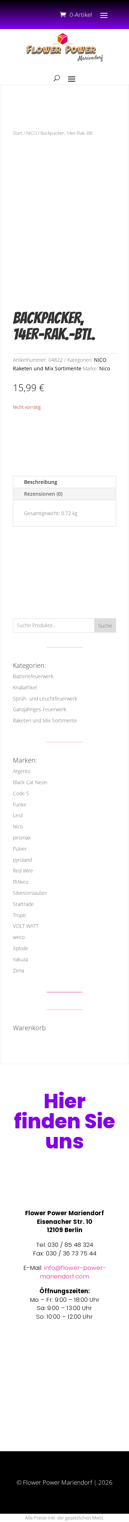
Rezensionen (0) (43, 493)
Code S (21, 793)
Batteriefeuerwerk (33, 676)
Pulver (20, 848)
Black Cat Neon (30, 782)
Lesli (18, 815)
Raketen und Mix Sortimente (47, 368)
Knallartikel (25, 687)
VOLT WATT (25, 925)
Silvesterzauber (30, 892)
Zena (18, 970)
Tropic (20, 915)
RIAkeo (20, 881)
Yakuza (20, 959)
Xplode (20, 948)
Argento (21, 771)
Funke (20, 804)
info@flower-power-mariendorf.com (73, 1272)
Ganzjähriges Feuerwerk (39, 709)
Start (18, 133)
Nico (104, 368)
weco (19, 937)
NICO (31, 133)
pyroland (22, 859)
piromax (22, 837)
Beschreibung (40, 481)
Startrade (23, 904)
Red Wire (23, 870)
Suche (105, 625)
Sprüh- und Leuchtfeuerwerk (45, 698)
